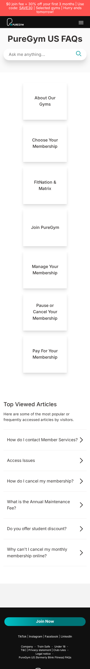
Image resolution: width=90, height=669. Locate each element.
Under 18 (59, 646)
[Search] (78, 54)
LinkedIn (66, 636)
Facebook (51, 636)
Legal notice (43, 653)
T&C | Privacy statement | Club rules (43, 650)
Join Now (45, 621)
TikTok (22, 636)
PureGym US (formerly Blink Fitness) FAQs (45, 657)
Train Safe (43, 646)
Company (27, 646)
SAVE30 (26, 8)
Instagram (35, 636)
